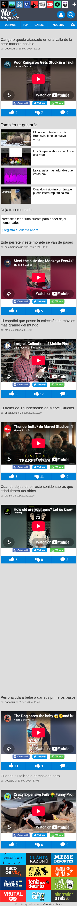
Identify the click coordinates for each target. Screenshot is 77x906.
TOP (25, 24)
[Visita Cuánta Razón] (38, 859)
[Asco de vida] (4, 4)
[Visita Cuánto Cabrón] (64, 883)
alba (7, 495)
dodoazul (10, 48)
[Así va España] (34, 4)
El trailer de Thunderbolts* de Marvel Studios (37, 408)
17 (41, 394)
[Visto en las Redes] (27, 4)
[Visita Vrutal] (13, 896)
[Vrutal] (50, 4)
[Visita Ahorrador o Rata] (64, 896)
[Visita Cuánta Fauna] (64, 871)
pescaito (9, 780)
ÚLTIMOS (10, 24)
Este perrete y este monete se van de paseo (37, 242)
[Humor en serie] (65, 4)
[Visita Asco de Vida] (13, 871)
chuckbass (11, 412)
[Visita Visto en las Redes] (13, 883)
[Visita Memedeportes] (64, 859)
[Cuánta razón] (12, 4)
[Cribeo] (57, 4)
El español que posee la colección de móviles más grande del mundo (38, 323)
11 (41, 477)
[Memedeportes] (19, 4)
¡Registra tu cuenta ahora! (20, 230)
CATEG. (39, 24)
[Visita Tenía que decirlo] (38, 883)
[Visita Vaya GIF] (38, 896)
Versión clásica (52, 904)
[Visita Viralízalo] (13, 859)
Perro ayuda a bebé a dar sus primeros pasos (38, 697)
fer (6, 330)
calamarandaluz (14, 247)
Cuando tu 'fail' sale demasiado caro (30, 776)
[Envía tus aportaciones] (73, 25)
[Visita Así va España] (38, 871)
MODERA (58, 24)
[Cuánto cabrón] (42, 4)
